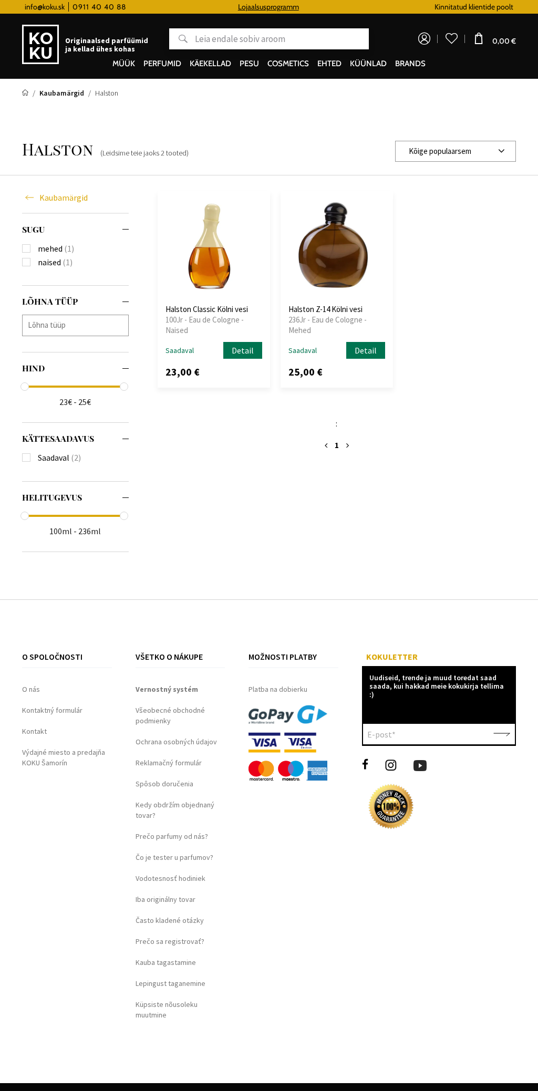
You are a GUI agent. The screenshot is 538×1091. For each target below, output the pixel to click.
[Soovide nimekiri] (451, 39)
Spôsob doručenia (164, 783)
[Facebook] (365, 764)
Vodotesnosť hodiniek (170, 878)
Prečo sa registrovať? (170, 941)
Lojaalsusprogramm (268, 7)
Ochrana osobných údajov (176, 741)
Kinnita (502, 734)
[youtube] (420, 764)
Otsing (178, 38)
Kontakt (34, 731)
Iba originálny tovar (165, 899)
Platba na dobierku (278, 689)
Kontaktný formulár (52, 710)
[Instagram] (391, 764)
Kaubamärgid (63, 197)
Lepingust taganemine (170, 983)
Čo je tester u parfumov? (174, 857)
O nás (31, 689)
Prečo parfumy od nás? (172, 836)
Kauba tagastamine (166, 962)
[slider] (24, 386)
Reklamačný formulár (169, 762)
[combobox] (455, 151)
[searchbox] (78, 324)
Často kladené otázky (170, 920)
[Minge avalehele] (26, 93)
